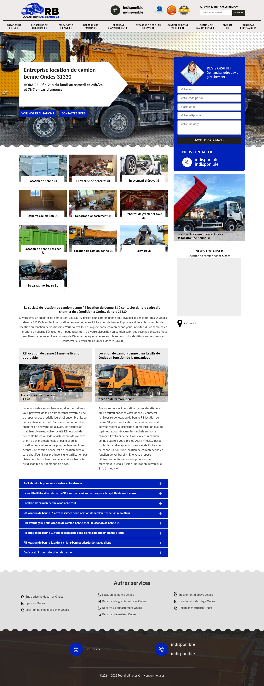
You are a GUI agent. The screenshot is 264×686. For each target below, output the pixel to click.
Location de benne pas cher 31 (178, 26)
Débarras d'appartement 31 (118, 26)
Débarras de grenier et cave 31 (148, 26)
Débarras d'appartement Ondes (122, 608)
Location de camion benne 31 (206, 26)
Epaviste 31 (227, 26)
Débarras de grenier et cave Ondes (124, 601)
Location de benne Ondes (118, 594)
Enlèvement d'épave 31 (66, 26)
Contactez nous (74, 113)
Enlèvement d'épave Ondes (196, 594)
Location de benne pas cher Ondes (47, 610)
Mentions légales (153, 675)
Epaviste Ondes (35, 603)
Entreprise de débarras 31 (39, 26)
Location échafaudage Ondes (197, 601)
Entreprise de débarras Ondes (44, 596)
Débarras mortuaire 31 (248, 26)
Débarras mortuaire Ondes (195, 608)
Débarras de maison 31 (90, 26)
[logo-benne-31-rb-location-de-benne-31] (40, 10)
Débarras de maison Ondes (119, 614)
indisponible (133, 8)
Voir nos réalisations (37, 113)
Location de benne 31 (14, 26)
